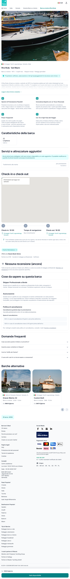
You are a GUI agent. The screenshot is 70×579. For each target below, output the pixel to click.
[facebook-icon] (37, 428)
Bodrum (3, 518)
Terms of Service (40, 454)
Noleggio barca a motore (8, 535)
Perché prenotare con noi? (9, 434)
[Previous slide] (62, 409)
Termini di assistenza (7, 453)
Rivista (3, 431)
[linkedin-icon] (51, 428)
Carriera (3, 437)
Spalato (3, 507)
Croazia (3, 485)
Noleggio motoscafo (7, 543)
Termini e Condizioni (50, 328)
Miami (3, 521)
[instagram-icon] (46, 428)
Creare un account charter (9, 440)
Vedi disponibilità (35, 575)
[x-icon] (42, 428)
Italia (11, 8)
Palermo (3, 513)
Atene (3, 515)
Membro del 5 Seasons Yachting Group (13, 554)
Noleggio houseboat (7, 538)
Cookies (3, 456)
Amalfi (3, 510)
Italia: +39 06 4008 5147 (8, 469)
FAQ (2, 447)
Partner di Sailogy (6, 557)
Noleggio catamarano (7, 532)
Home (5, 8)
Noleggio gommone (7, 546)
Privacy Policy (59, 452)
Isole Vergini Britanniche (8, 499)
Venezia (17, 8)
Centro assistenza (6, 463)
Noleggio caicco (6, 540)
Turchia (3, 493)
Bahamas (4, 496)
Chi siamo (4, 428)
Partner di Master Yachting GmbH (11, 560)
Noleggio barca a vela (8, 529)
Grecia (3, 488)
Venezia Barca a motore (30, 8)
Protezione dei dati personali (9, 450)
